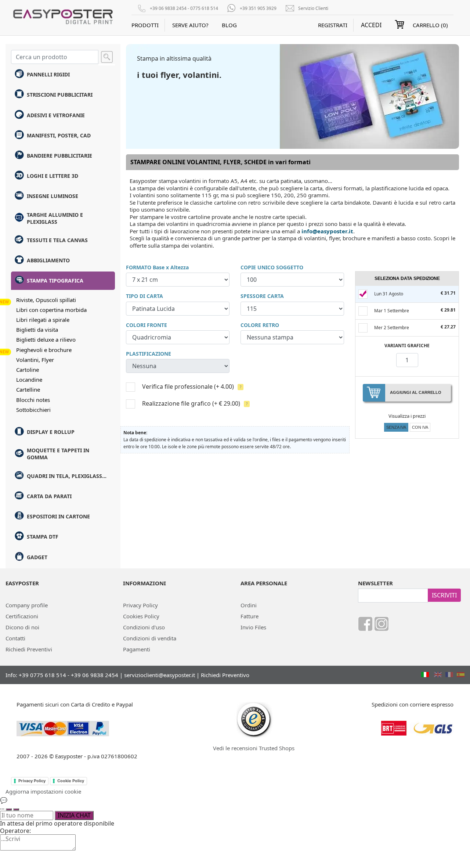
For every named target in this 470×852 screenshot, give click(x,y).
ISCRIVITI (444, 595)
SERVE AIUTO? (190, 25)
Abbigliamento (48, 260)
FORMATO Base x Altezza (157, 267)
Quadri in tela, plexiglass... (66, 475)
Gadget (37, 557)
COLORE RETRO (260, 324)
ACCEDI (371, 25)
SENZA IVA (396, 427)
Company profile (27, 605)
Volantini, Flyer (35, 359)
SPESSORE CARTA (262, 295)
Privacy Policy (140, 605)
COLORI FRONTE (146, 324)
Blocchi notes (33, 399)
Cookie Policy (70, 780)
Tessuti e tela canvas (57, 240)
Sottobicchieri (33, 409)
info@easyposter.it (327, 231)
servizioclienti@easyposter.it (159, 675)
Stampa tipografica (55, 280)
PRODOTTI (145, 25)
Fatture (249, 616)
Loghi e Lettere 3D (52, 175)
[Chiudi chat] (16, 809)
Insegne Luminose (52, 196)
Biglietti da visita (37, 329)
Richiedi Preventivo (225, 675)
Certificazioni (22, 616)
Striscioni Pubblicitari (60, 94)
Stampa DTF (42, 536)
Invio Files (253, 627)
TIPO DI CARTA (144, 295)
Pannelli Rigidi (48, 74)
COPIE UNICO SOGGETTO (272, 267)
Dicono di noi (22, 627)
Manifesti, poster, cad (59, 135)
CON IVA (420, 427)
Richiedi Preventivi (29, 649)
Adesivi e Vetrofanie (56, 115)
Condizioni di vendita (149, 638)
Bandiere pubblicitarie (59, 155)
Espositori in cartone (58, 516)
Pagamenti (136, 649)
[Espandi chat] (9, 809)
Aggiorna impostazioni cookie (43, 791)
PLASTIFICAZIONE (148, 353)
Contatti (15, 638)
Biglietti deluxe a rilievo (46, 339)
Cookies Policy (141, 616)
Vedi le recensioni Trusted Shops (253, 748)
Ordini (249, 605)
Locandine (29, 379)
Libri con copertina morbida (51, 309)
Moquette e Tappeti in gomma (58, 454)
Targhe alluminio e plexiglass (55, 218)
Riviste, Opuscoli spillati (46, 299)
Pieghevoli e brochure (44, 349)
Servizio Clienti (313, 8)
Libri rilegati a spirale (42, 319)
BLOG (229, 25)
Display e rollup (51, 431)
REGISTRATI (332, 25)
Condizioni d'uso (144, 627)
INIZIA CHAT (74, 815)
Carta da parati (49, 496)
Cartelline (28, 389)
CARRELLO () (430, 25)
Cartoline (27, 369)
